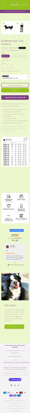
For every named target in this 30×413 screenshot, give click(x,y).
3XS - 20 (5, 56)
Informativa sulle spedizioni (13, 408)
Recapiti (23, 408)
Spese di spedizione (13, 50)
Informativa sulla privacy (16, 403)
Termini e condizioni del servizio (15, 405)
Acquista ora (15, 90)
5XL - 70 (5, 59)
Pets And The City (17, 398)
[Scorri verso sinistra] (11, 37)
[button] (3, 5)
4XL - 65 (22, 56)
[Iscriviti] (25, 374)
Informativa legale (15, 410)
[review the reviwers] (6, 251)
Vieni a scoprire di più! (14, 326)
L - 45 (14, 56)
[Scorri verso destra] (18, 37)
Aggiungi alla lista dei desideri (14, 97)
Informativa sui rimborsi (19, 400)
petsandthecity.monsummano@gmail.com (16, 362)
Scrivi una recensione (16, 230)
